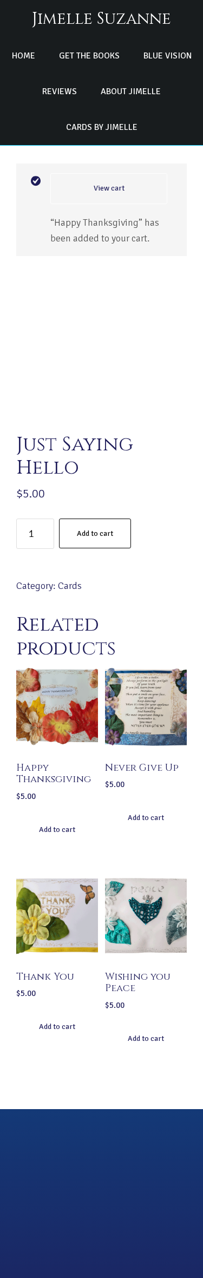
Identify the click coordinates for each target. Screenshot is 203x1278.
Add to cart (95, 533)
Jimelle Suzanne (101, 19)
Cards (70, 586)
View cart (109, 188)
